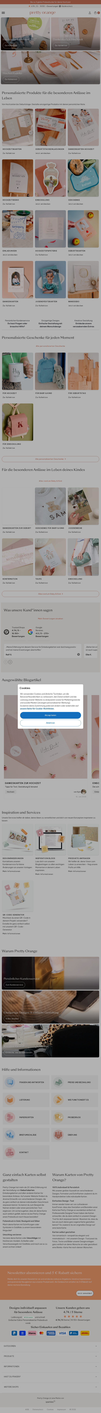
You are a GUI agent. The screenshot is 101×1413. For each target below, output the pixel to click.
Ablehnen (50, 723)
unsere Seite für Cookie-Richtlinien (37, 708)
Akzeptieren (50, 715)
